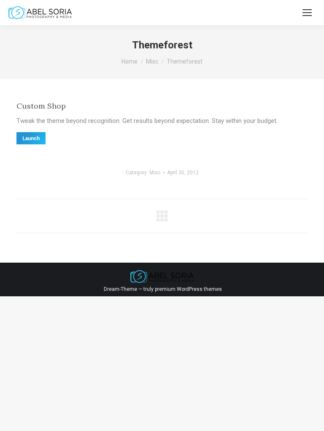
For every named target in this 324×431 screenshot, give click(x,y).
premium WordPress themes (188, 289)
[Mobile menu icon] (307, 12)
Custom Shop (41, 106)
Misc (155, 173)
